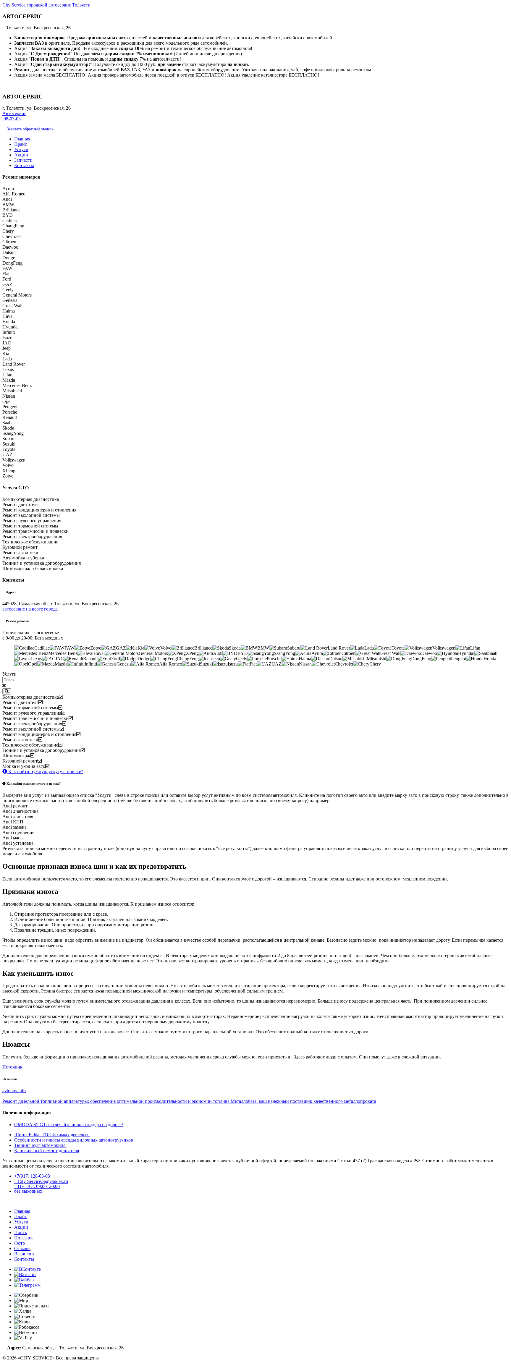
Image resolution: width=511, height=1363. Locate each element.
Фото (19, 1243)
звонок (30, 129)
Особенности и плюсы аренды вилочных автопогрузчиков (74, 1139)
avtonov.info (14, 1090)
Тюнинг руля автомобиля (40, 1145)
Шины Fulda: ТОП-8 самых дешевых (52, 1134)
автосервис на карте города (30, 608)
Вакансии (24, 1253)
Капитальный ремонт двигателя (46, 1150)
